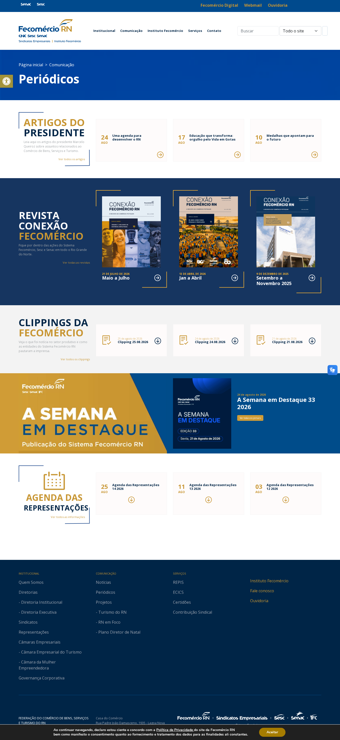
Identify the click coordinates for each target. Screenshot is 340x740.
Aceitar (272, 732)
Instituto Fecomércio (165, 30)
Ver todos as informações (68, 517)
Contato (214, 30)
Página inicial (31, 65)
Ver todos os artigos (71, 159)
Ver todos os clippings (75, 359)
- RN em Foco (108, 622)
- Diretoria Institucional (40, 602)
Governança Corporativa (41, 678)
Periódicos (105, 592)
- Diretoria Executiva (38, 612)
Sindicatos (28, 622)
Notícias (103, 582)
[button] (6, 81)
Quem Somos (31, 582)
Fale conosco (262, 590)
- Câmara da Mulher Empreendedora (37, 665)
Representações (34, 632)
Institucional (104, 30)
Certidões (182, 602)
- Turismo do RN (111, 612)
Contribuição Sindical (192, 612)
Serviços (195, 30)
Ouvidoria (259, 600)
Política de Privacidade (175, 730)
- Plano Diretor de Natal (118, 632)
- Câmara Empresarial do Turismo (50, 652)
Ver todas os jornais (250, 418)
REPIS (178, 582)
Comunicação (131, 30)
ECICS (178, 592)
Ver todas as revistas (76, 262)
